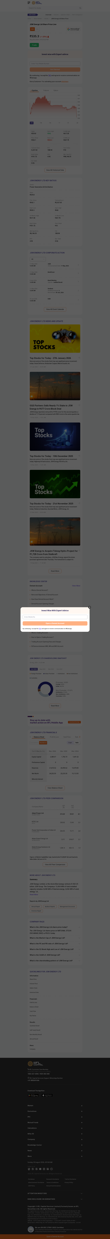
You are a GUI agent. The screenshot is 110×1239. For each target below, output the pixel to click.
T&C (40, 628)
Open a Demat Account (55, 623)
